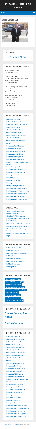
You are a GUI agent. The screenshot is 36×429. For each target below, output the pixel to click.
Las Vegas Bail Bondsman (14, 300)
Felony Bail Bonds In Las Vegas (16, 226)
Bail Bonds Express (12, 256)
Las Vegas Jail (10, 177)
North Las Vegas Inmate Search (16, 194)
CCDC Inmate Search (13, 127)
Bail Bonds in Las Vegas (14, 261)
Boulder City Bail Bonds (13, 284)
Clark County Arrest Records (15, 130)
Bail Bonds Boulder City (14, 248)
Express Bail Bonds (12, 292)
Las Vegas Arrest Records (14, 169)
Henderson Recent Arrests (15, 159)
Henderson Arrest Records (15, 146)
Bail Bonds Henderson (13, 258)
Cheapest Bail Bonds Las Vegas (16, 290)
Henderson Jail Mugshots (14, 157)
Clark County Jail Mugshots (15, 138)
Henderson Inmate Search (15, 154)
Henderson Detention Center (15, 151)
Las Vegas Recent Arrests (14, 183)
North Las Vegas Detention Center (17, 191)
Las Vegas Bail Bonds (13, 298)
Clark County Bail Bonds (14, 132)
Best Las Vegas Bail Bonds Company (18, 223)
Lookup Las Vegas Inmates (15, 185)
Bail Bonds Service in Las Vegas (16, 124)
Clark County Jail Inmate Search (16, 216)
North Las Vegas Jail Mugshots (16, 196)
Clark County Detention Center (16, 135)
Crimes (8, 143)
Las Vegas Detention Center (15, 172)
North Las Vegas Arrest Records (16, 188)
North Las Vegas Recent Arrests (16, 199)
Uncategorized (11, 267)
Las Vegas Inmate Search (14, 175)
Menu (3, 13)
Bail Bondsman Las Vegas (14, 282)
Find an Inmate (14, 323)
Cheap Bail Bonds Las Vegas (15, 287)
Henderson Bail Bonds (13, 149)
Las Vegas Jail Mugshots (14, 180)
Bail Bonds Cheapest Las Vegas (16, 253)
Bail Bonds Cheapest (13, 250)
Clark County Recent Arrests (15, 140)
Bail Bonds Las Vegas (13, 119)
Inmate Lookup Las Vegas (14, 167)
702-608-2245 (18, 57)
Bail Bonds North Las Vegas (15, 122)
